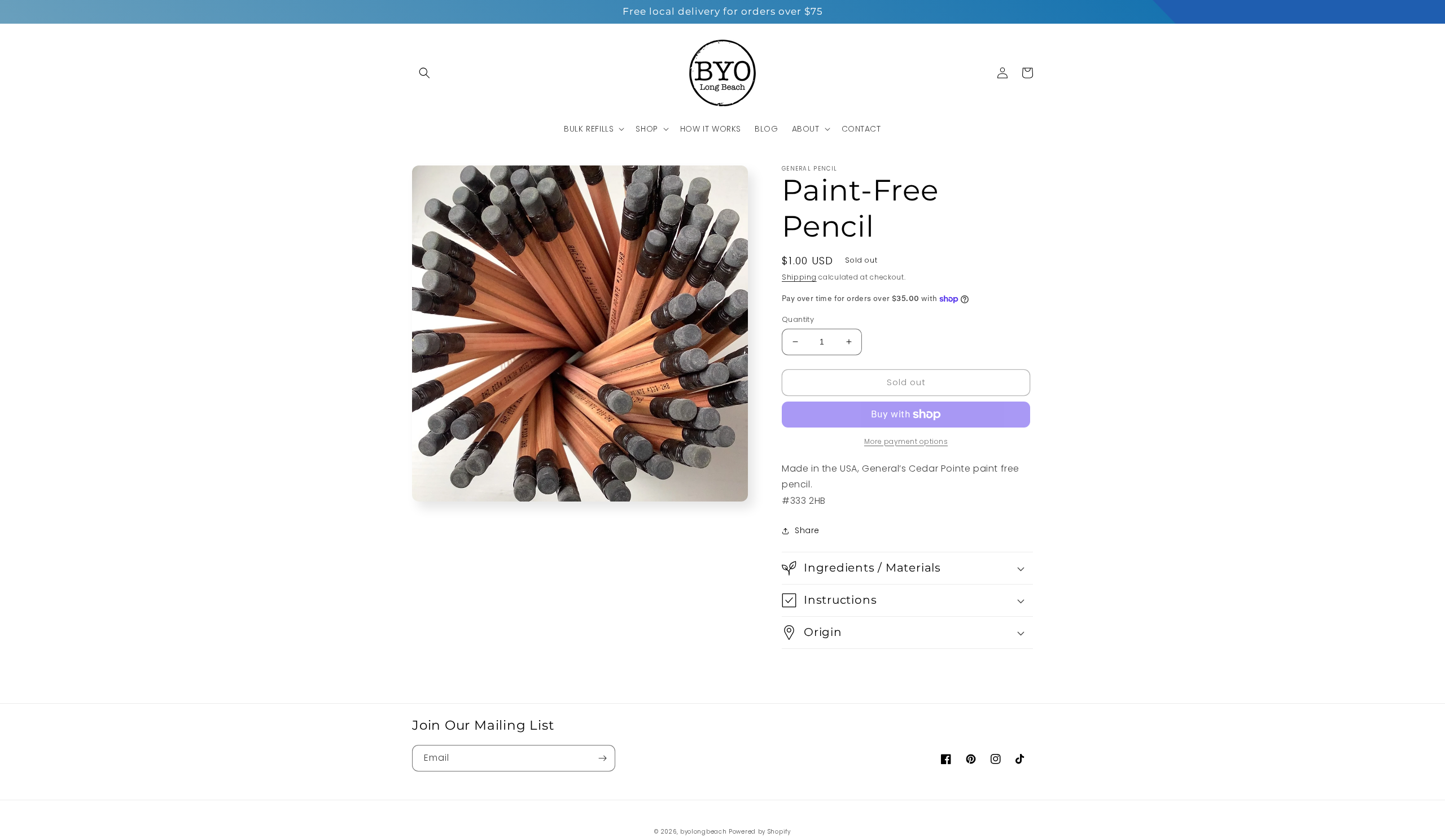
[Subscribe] (602, 758)
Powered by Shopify (760, 831)
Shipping (799, 277)
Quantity (798, 319)
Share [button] (807, 530)
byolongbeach (703, 831)
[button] (424, 72)
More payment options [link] (906, 441)
